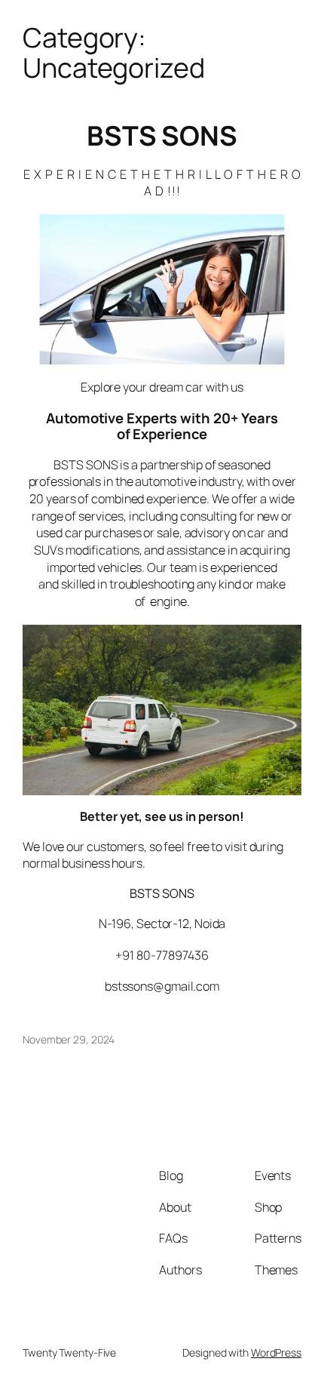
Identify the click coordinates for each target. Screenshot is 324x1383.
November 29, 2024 (69, 1039)
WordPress (276, 1352)
